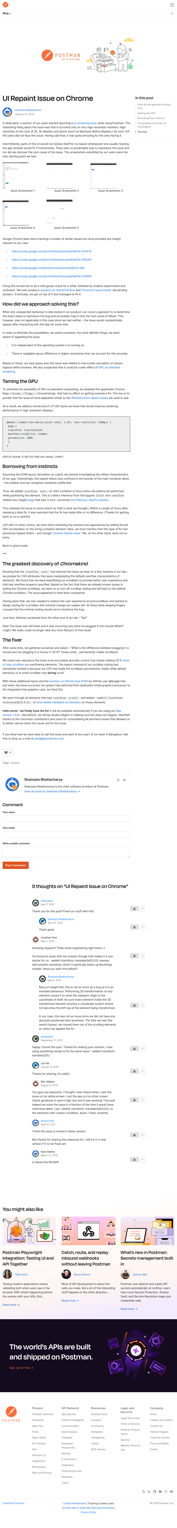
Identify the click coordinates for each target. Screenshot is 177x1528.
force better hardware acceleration (58, 702)
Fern (34, 1449)
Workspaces (39, 1466)
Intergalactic (98, 1437)
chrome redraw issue (66, 533)
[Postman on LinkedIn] (149, 1491)
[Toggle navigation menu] (172, 4)
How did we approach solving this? (153, 106)
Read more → (11, 1304)
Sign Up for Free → (22, 1367)
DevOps (66, 1453)
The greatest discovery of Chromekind (151, 125)
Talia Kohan (21, 1274)
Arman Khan (47, 1120)
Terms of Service (130, 1423)
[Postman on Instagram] (165, 1491)
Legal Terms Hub (130, 1418)
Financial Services (72, 1471)
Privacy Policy (88, 1512)
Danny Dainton (82, 1274)
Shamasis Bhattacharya (28, 110)
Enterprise (38, 1420)
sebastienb (47, 1036)
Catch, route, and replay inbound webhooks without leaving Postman (86, 1258)
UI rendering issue (85, 123)
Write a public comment (16, 843)
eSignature (68, 1465)
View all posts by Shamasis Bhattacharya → (52, 791)
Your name (9, 812)
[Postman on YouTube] (160, 1491)
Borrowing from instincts (151, 118)
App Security (69, 1414)
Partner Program (159, 1431)
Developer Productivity (68, 1445)
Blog (5, 13)
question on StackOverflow (57, 290)
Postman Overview (42, 1414)
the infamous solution (89, 500)
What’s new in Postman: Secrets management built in (147, 1258)
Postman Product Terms (130, 1431)
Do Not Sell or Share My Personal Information (88, 1507)
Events (154, 1449)
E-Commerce (69, 1459)
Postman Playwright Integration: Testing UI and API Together (28, 1258)
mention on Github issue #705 (68, 681)
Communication (70, 1426)
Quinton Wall (140, 1274)
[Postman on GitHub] (154, 1491)
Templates (97, 1431)
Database (67, 1437)
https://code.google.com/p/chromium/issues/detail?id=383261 (52, 259)
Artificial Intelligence (73, 1420)
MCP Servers (98, 1449)
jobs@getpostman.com (49, 738)
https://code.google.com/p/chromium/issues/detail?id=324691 (52, 276)
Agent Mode (39, 1437)
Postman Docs (99, 1414)
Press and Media (159, 1443)
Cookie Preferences (74, 1503)
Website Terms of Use (130, 1447)
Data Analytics (70, 1431)
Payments (67, 1477)
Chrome (15, 762)
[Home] (5, 4)
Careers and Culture (161, 1420)
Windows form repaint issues (89, 398)
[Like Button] (6, 752)
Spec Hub (37, 1426)
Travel (65, 1482)
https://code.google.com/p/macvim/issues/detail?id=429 (48, 268)
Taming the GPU (146, 113)
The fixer (142, 131)
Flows (35, 1431)
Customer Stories (159, 1437)
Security (125, 1439)
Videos (95, 1443)
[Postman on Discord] (171, 1491)
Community (97, 1426)
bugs (31, 500)
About (153, 1414)
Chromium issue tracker (96, 290)
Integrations (38, 1461)
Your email (9, 827)
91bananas (47, 900)
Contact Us (156, 1426)
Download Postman (13, 1503)
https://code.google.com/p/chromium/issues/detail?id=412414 (51, 251)
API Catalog (38, 1443)
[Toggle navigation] (172, 12)
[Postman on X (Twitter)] (143, 1491)
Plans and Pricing (41, 1472)
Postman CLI (39, 1455)
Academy (96, 1420)
